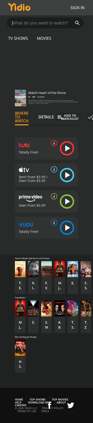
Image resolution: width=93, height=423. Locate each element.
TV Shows (18, 38)
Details (46, 117)
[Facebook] (49, 405)
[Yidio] (19, 7)
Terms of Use (26, 411)
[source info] (53, 143)
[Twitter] (70, 405)
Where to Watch (22, 117)
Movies (44, 38)
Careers (20, 405)
